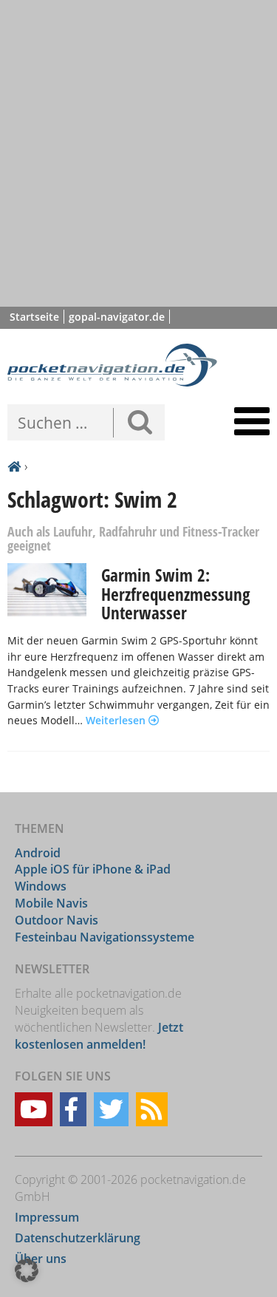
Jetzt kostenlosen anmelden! (99, 1035)
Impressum (47, 1217)
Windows (40, 886)
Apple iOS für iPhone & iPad (93, 869)
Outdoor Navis (56, 920)
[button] (26, 1270)
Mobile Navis (51, 903)
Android (38, 853)
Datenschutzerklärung (77, 1238)
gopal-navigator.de (117, 317)
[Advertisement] (138, 153)
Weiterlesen (117, 720)
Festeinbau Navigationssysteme (104, 937)
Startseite (34, 317)
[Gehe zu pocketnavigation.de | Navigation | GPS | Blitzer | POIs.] (14, 467)
